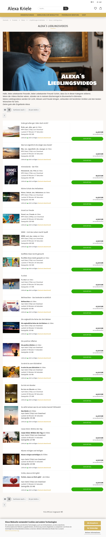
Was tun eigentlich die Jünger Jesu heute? (36, 145)
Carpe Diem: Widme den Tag (31, 429)
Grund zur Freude (27, 210)
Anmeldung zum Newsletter (48, 15)
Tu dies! (24, 276)
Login (100, 2)
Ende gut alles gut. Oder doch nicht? (34, 123)
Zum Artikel (87, 138)
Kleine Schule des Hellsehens (32, 189)
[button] (100, 8)
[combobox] (19, 110)
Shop (84, 15)
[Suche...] (65, 8)
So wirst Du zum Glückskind (31, 364)
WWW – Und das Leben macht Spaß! (34, 232)
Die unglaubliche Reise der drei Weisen (36, 319)
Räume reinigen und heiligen (32, 451)
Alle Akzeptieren (92, 523)
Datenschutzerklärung (12, 530)
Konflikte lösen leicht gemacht (32, 254)
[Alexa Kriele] (19, 8)
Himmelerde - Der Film (29, 167)
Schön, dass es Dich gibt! (30, 473)
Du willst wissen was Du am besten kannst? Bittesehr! (41, 407)
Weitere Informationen (92, 532)
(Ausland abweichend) (44, 138)
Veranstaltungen (27, 15)
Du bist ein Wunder (28, 385)
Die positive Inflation (29, 341)
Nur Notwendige (92, 528)
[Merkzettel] (95, 8)
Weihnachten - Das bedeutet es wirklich (36, 298)
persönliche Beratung (70, 15)
